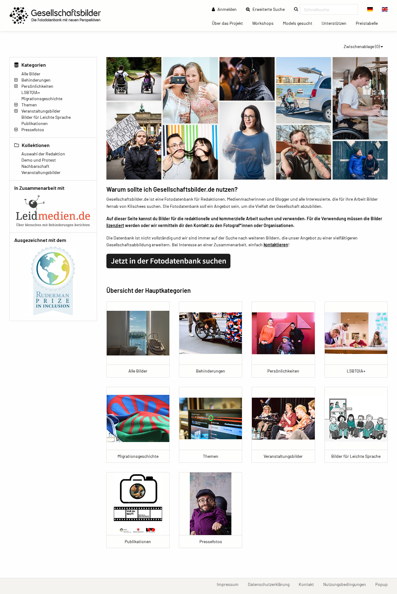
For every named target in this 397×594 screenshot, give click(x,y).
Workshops (265, 23)
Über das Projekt (230, 23)
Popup (383, 584)
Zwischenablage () (362, 46)
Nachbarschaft (35, 166)
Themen (29, 104)
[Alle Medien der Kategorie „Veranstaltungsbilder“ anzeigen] (283, 418)
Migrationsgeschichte (41, 98)
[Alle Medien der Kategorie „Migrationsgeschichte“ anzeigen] (138, 418)
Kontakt (309, 584)
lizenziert (115, 225)
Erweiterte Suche (270, 9)
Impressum (230, 584)
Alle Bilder (30, 73)
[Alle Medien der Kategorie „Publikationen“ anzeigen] (138, 503)
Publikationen (34, 123)
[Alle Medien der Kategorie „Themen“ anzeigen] (210, 418)
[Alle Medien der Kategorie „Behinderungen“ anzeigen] (210, 333)
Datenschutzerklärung (271, 584)
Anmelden (226, 9)
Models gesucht (300, 23)
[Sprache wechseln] (370, 9)
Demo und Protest (38, 160)
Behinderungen (36, 80)
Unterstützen (336, 23)
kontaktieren (276, 244)
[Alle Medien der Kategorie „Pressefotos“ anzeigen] (210, 503)
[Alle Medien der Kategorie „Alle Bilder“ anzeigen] (138, 333)
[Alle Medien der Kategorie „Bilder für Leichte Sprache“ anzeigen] (356, 418)
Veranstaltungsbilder (40, 111)
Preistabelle (369, 23)
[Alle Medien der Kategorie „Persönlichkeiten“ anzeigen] (283, 333)
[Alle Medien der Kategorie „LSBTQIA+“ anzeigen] (356, 333)
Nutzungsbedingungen (347, 584)
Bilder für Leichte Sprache (46, 117)
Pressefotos (32, 129)
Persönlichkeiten (37, 86)
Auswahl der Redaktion (43, 153)
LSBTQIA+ (30, 92)
